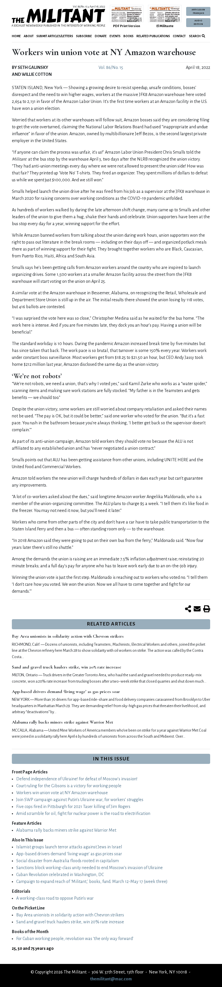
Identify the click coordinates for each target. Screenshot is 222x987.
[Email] (197, 609)
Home (16, 36)
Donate (101, 36)
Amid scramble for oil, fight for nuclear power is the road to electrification (83, 813)
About (29, 36)
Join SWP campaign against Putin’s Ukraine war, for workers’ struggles (79, 799)
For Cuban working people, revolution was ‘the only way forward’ (75, 938)
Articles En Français (198, 11)
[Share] (188, 609)
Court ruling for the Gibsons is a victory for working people (68, 785)
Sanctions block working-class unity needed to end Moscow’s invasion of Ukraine (89, 867)
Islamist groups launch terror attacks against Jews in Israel (69, 847)
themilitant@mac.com (111, 979)
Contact (179, 36)
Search (194, 36)
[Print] (206, 609)
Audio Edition (198, 22)
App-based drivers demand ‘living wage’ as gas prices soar (66, 691)
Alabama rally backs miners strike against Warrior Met (62, 722)
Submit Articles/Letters (54, 36)
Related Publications (153, 36)
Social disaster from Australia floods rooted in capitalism (67, 860)
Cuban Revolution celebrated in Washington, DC (60, 874)
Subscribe (84, 36)
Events (115, 36)
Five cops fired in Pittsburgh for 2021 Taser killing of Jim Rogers (73, 806)
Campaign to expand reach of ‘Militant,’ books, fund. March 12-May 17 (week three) (92, 881)
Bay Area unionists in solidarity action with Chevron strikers (68, 636)
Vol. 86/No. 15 (111, 67)
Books (128, 36)
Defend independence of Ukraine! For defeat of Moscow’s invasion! (76, 779)
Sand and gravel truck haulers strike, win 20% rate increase (66, 667)
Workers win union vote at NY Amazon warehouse (62, 792)
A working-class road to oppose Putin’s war (55, 898)
